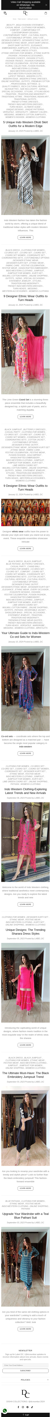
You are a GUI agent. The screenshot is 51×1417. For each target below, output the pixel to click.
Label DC (25, 13)
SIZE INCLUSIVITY (28, 89)
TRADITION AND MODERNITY (32, 94)
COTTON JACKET (36, 440)
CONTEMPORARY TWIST (15, 35)
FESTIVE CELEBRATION (16, 63)
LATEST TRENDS (17, 76)
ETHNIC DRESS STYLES (25, 51)
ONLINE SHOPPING (10, 81)
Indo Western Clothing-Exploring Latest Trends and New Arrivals (25, 791)
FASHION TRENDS (14, 61)
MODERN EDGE (10, 79)
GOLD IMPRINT (34, 455)
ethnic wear (18, 531)
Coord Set (24, 399)
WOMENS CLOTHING (36, 117)
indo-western (25, 746)
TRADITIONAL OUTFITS (25, 99)
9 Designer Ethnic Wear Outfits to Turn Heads (26, 298)
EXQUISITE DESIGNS (20, 592)
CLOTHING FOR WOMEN (33, 27)
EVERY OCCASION (40, 590)
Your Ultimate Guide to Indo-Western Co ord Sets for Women (25, 634)
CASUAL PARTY (12, 432)
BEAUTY (11, 25)
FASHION (13, 56)
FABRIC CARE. (13, 265)
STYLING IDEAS (41, 92)
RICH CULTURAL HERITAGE (34, 86)
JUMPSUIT (39, 271)
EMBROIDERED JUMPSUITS (15, 48)
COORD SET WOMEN (15, 255)
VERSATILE (8, 112)
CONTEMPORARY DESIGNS (25, 33)
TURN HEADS (16, 107)
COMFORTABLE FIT (31, 30)
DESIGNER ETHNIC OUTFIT (35, 40)
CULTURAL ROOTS (38, 35)
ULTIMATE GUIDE (32, 107)
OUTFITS (25, 81)
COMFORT (15, 30)
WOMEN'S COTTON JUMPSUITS (30, 115)
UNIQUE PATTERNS (34, 109)
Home (14, 19)
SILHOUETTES (12, 89)
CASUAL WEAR (12, 27)
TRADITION (10, 94)
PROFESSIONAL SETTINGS (24, 84)
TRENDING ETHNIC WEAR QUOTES (25, 620)
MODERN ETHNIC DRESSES (33, 79)
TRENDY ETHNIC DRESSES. (25, 102)
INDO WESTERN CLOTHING (25, 68)
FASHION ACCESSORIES (31, 56)
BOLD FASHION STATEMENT (29, 25)
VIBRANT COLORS (38, 112)
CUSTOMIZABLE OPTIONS (19, 38)
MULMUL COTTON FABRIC (15, 276)
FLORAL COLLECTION (15, 66)
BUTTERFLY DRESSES (34, 429)
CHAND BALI (33, 566)
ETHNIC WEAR (36, 263)
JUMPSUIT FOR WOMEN (19, 273)
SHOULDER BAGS (13, 613)
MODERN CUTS (33, 76)
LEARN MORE (25, 237)
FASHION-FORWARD (35, 61)
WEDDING (9, 115)
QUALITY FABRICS (11, 86)
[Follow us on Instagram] (23, 1407)
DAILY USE (38, 38)
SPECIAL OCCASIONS (12, 92)
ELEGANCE (36, 45)
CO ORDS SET (11, 253)
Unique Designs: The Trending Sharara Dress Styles (25, 931)
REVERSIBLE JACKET (35, 610)
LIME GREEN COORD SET (25, 465)
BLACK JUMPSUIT (13, 429)
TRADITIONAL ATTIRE (11, 97)
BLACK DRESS (13, 250)
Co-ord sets (7, 736)
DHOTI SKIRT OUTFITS (19, 45)
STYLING (28, 92)
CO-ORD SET (26, 253)
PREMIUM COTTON (40, 81)
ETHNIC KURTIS (41, 53)
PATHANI (18, 610)
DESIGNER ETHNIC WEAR (14, 43)
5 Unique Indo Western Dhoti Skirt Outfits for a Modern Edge (25, 124)
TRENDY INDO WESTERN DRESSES (25, 104)
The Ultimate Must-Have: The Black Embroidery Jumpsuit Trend (25, 1074)
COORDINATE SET (36, 255)
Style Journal (22, 19)
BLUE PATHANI (13, 564)
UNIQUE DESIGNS (15, 109)
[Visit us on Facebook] (18, 1407)
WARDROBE (39, 625)
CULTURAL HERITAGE (15, 579)
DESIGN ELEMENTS (11, 40)
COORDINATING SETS (12, 258)
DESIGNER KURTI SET (17, 263)
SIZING (42, 89)
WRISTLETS (42, 628)
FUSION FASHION (36, 66)
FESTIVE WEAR (37, 63)
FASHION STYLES (35, 58)
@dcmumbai (34, 1402)
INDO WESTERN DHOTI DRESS (25, 71)
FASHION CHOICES (16, 58)
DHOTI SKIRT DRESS (38, 43)
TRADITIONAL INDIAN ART (36, 97)
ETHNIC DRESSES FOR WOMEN (17, 53)
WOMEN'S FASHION (14, 117)
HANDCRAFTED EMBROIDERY (33, 268)
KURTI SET (37, 273)
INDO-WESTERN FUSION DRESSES (25, 74)
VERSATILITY (21, 112)
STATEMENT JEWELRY (20, 281)
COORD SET (40, 253)
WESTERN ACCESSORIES (14, 291)
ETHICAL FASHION (39, 48)
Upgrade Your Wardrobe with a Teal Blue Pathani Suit (25, 1215)
